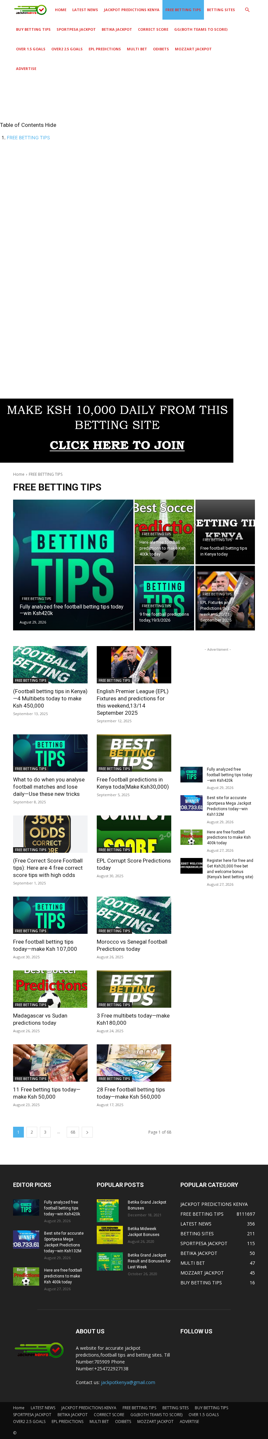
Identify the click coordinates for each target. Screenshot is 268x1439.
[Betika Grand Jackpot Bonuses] (110, 1210)
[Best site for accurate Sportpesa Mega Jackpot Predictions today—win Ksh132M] (191, 803)
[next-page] (87, 1132)
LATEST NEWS (85, 9)
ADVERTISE (26, 68)
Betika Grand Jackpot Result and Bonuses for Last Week (149, 1261)
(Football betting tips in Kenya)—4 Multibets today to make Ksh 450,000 (50, 698)
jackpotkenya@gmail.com (128, 1382)
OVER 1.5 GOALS (30, 48)
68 (73, 1132)
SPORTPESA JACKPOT (76, 29)
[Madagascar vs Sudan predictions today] (50, 989)
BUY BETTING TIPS (33, 29)
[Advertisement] (134, 192)
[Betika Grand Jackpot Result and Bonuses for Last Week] (110, 1261)
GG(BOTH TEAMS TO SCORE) (200, 29)
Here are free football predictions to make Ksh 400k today (229, 838)
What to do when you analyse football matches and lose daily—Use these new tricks (49, 786)
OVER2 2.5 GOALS (67, 48)
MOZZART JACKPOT (193, 48)
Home (60, 9)
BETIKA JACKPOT (117, 29)
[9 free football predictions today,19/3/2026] (164, 598)
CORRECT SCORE (153, 29)
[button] (247, 10)
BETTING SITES (221, 9)
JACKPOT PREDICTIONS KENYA (131, 9)
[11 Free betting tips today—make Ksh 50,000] (50, 1063)
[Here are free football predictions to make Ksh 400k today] (191, 837)
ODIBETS (161, 48)
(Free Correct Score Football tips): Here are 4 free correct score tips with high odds (48, 867)
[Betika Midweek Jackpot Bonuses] (110, 1235)
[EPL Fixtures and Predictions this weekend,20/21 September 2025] (225, 598)
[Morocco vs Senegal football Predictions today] (134, 915)
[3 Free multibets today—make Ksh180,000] (134, 989)
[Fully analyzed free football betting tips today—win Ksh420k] (73, 565)
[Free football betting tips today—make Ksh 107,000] (50, 915)
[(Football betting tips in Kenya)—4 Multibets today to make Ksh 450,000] (50, 664)
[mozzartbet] (116, 461)
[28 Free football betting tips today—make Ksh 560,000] (134, 1063)
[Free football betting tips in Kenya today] (225, 532)
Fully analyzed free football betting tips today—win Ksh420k (229, 775)
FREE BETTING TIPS (183, 9)
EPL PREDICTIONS (105, 48)
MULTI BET (137, 48)
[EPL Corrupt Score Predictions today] (134, 834)
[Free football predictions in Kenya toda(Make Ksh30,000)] (134, 753)
